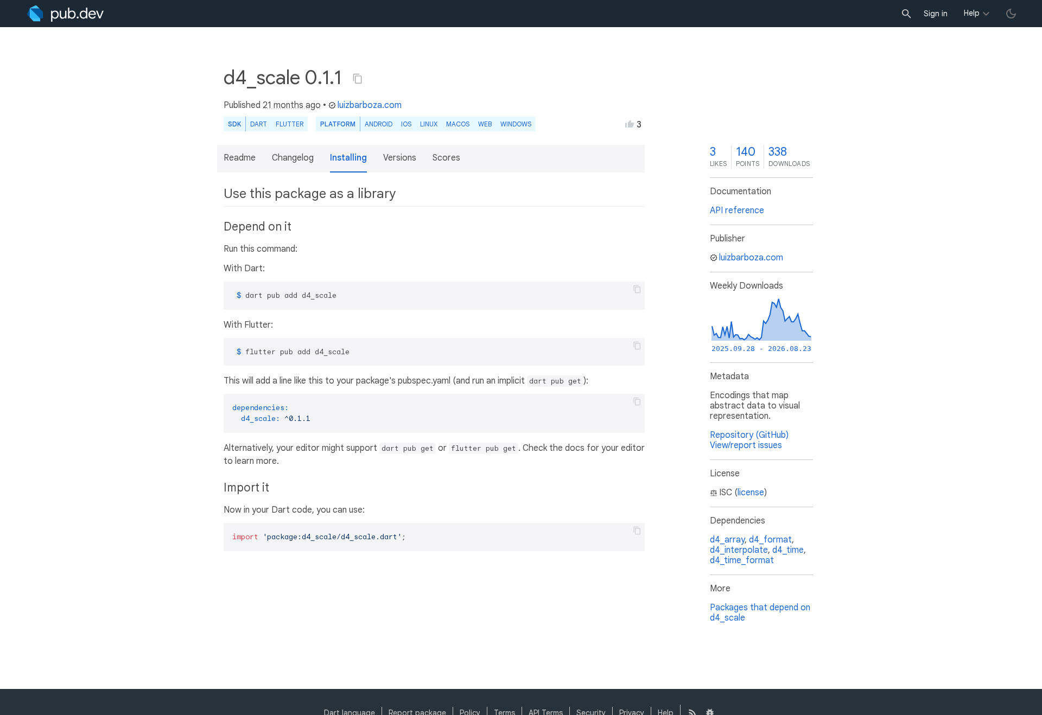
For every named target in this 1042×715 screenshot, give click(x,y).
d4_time (788, 550)
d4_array (727, 539)
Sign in (936, 13)
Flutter (289, 124)
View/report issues (746, 445)
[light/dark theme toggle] (1011, 13)
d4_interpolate (739, 550)
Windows (515, 124)
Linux (428, 124)
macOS (457, 124)
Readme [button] (240, 157)
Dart (258, 124)
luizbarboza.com (370, 105)
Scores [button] (446, 157)
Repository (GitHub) (749, 435)
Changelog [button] (293, 157)
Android (378, 124)
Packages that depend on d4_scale (760, 612)
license (751, 492)
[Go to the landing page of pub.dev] (65, 13)
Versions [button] (399, 157)
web (485, 124)
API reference (737, 210)
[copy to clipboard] (637, 289)
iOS (406, 124)
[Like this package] (629, 123)
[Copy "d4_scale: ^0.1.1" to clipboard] (357, 78)
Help (972, 13)
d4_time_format (742, 560)
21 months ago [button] (292, 105)
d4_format (770, 539)
